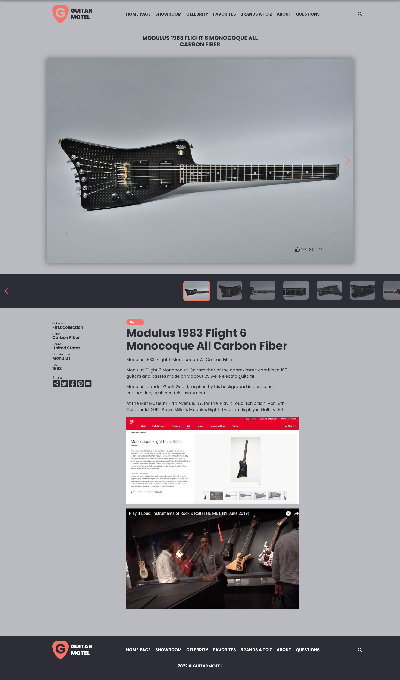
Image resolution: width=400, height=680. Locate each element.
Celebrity (197, 14)
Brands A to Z (256, 14)
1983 (57, 368)
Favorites (224, 14)
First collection (67, 327)
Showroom (168, 14)
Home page (138, 14)
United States (66, 348)
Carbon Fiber (66, 337)
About (284, 14)
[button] (347, 161)
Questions (308, 14)
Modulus (61, 358)
